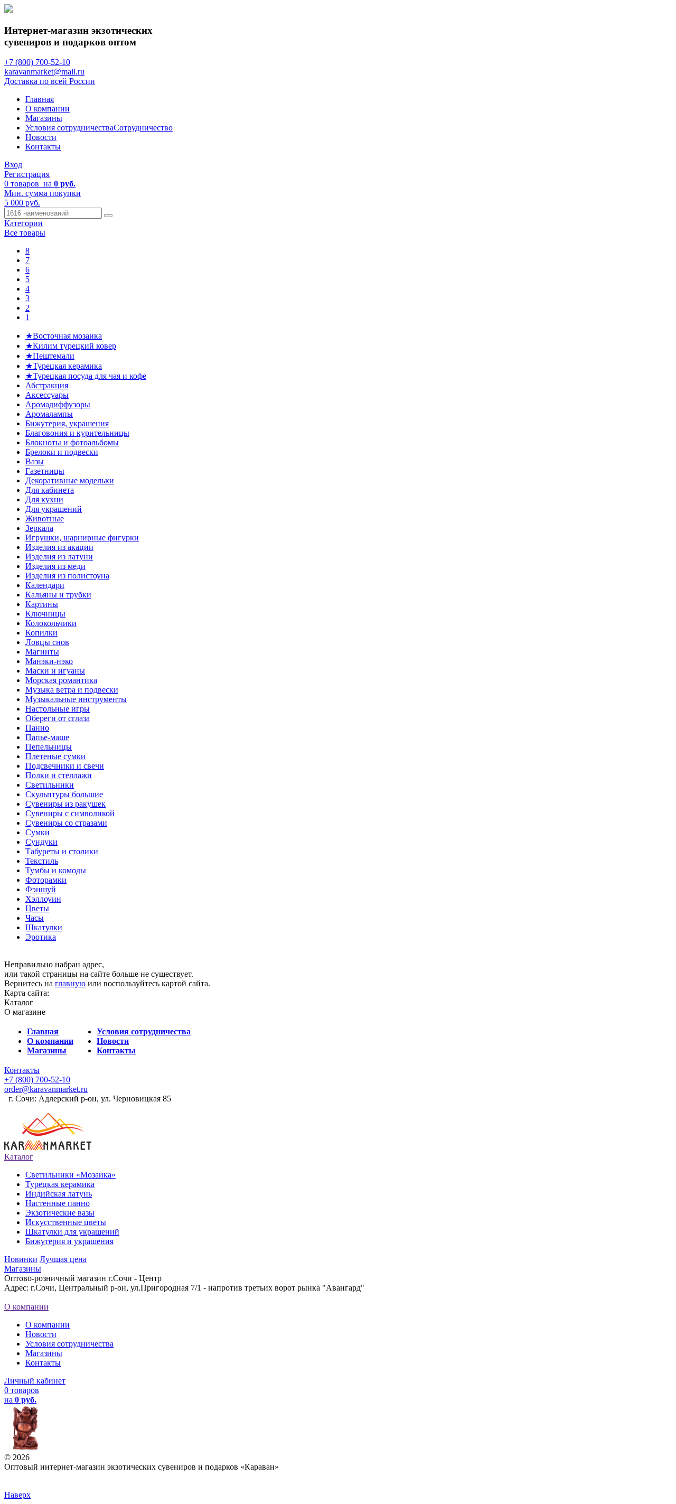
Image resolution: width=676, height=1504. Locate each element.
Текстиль (41, 860)
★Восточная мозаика (63, 335)
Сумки (37, 832)
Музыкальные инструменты (76, 699)
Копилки (41, 632)
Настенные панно (57, 1203)
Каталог (18, 1156)
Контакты (43, 146)
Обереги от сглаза (57, 718)
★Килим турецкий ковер (70, 345)
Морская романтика (61, 680)
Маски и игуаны (55, 670)
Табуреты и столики (61, 851)
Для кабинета (49, 489)
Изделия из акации (59, 547)
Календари (44, 585)
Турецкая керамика (60, 1184)
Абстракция (46, 385)
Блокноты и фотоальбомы (72, 442)
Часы (34, 917)
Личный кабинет (34, 1380)
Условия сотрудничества (69, 127)
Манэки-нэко (49, 661)
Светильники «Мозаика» (70, 1174)
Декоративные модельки (69, 480)
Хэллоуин (43, 898)
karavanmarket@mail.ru (44, 71)
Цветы (37, 908)
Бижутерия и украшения (69, 1241)
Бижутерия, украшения (67, 423)
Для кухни (44, 499)
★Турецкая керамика (63, 365)
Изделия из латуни (59, 556)
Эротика (40, 936)
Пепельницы (48, 746)
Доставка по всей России (49, 81)
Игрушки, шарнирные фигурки (82, 537)
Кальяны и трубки (58, 594)
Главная (39, 99)
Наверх (17, 1494)
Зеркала (39, 528)
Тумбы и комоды (55, 870)
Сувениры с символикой (70, 813)
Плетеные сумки (55, 756)
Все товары (24, 232)
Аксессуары (47, 394)
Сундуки (41, 841)
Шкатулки (43, 927)
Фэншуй (40, 889)
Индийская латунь (58, 1193)
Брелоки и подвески (61, 451)
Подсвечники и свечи (64, 765)
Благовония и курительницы (77, 432)
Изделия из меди (55, 566)
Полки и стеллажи (58, 775)
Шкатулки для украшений (72, 1231)
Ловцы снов (47, 642)
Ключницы (45, 613)
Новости (41, 137)
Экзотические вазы (60, 1212)
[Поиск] (108, 215)
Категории (23, 223)
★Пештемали (49, 355)
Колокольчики (51, 623)
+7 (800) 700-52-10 (37, 62)
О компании (47, 108)
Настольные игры (57, 708)
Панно (37, 727)
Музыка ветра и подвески (71, 689)
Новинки (20, 1259)
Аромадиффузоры (57, 404)
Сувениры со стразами (66, 822)
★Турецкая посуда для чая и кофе (85, 375)
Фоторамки (46, 879)
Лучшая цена (63, 1259)
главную (70, 983)
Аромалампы (49, 413)
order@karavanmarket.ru (46, 1089)
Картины (41, 604)
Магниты (42, 651)
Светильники (49, 784)
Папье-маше (47, 737)
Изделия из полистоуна (67, 575)
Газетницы (44, 470)
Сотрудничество (143, 127)
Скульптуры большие (64, 794)
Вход (13, 164)
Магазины (43, 118)
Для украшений (53, 509)
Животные (44, 518)
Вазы (34, 461)
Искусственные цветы (65, 1222)
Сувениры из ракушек (65, 803)
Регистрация (27, 174)
